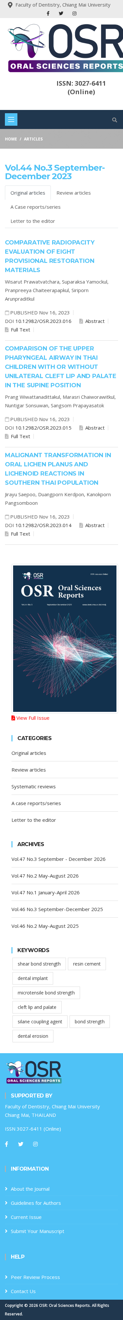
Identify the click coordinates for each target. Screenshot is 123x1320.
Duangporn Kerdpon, (62, 494)
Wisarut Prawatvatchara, (33, 281)
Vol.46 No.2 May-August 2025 (45, 926)
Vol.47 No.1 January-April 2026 (45, 892)
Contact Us (23, 1291)
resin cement (87, 964)
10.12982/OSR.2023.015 (43, 427)
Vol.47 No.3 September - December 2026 (58, 859)
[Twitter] (62, 13)
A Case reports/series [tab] (35, 206)
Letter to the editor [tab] (32, 221)
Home (11, 139)
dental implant (33, 978)
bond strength (90, 1021)
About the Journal (30, 1188)
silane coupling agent (40, 1021)
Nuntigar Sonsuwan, (28, 405)
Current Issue (26, 1217)
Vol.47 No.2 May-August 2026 (45, 875)
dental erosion (33, 1036)
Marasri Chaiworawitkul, (89, 397)
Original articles (28, 753)
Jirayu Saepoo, (21, 494)
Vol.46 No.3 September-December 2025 (57, 909)
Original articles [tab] (27, 192)
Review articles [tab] (73, 192)
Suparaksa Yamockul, (85, 281)
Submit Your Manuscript (37, 1231)
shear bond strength (39, 964)
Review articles (28, 769)
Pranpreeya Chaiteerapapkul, (38, 290)
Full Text (20, 329)
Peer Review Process (35, 1277)
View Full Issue (32, 717)
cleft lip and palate (37, 1007)
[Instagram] (74, 13)
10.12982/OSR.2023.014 (43, 525)
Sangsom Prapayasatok (77, 405)
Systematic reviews (33, 786)
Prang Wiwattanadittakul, (34, 397)
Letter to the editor (33, 820)
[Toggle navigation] (11, 119)
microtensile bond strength (46, 993)
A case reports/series (36, 803)
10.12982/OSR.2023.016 (43, 321)
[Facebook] (49, 13)
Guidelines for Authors (36, 1203)
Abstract (94, 321)
